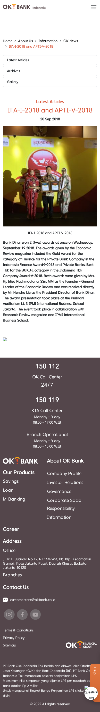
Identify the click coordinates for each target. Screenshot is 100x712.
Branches (12, 575)
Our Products (18, 472)
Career (11, 529)
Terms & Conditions (18, 630)
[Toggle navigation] (94, 7)
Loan (8, 490)
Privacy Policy (14, 638)
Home (7, 41)
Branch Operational (47, 434)
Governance (59, 491)
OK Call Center (47, 377)
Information (59, 517)
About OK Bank (65, 461)
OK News (70, 41)
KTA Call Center (47, 410)
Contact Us (16, 587)
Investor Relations (65, 482)
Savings (11, 481)
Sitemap (9, 645)
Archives (13, 71)
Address (12, 541)
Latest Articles (18, 60)
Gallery (12, 82)
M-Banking (14, 499)
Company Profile (64, 473)
